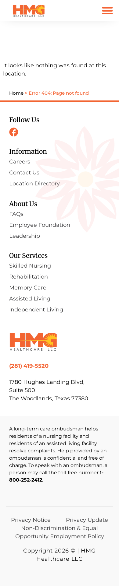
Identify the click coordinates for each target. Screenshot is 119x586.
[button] (107, 10)
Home (16, 93)
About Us (23, 204)
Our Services (28, 255)
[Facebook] (13, 132)
